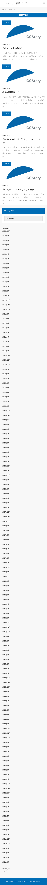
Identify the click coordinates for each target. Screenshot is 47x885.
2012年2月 (6, 830)
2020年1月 (6, 406)
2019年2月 (6, 457)
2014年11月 (6, 682)
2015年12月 (6, 622)
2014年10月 (6, 687)
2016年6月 (6, 595)
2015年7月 (6, 645)
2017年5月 (6, 544)
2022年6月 (6, 272)
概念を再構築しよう (11, 92)
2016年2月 (6, 613)
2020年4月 (6, 392)
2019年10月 (6, 420)
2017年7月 (6, 535)
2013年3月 (6, 770)
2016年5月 (6, 599)
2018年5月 (6, 493)
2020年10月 (6, 365)
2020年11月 (6, 360)
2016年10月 (6, 576)
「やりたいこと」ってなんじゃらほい (18, 189)
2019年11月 (6, 415)
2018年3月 (6, 498)
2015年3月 (6, 664)
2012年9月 (6, 797)
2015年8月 (6, 641)
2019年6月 (6, 438)
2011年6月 (6, 862)
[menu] (43, 3)
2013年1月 (6, 779)
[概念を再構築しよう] (23, 75)
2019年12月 (6, 411)
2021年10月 (6, 309)
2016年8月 (6, 586)
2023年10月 (6, 231)
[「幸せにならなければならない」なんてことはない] (23, 123)
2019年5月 (6, 443)
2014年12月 (6, 678)
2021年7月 (6, 323)
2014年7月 (6, 701)
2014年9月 (6, 692)
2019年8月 (6, 429)
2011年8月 (6, 853)
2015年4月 (6, 659)
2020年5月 (6, 388)
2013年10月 (6, 738)
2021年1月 (6, 351)
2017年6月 (6, 540)
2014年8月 (6, 696)
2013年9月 (6, 742)
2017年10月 (6, 521)
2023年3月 (6, 259)
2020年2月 (6, 401)
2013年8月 (6, 747)
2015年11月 (6, 627)
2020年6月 (6, 383)
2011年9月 (6, 848)
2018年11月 (6, 470)
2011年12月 (6, 839)
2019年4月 (6, 447)
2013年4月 (6, 765)
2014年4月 (6, 715)
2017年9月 (6, 526)
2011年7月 (6, 857)
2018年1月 (6, 507)
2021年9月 (6, 314)
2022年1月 (6, 295)
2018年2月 (6, 503)
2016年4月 (6, 604)
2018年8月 (6, 480)
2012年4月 (6, 820)
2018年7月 (6, 484)
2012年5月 (6, 816)
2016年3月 (6, 609)
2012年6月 (6, 811)
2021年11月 (6, 305)
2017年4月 (6, 549)
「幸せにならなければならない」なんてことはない (22, 141)
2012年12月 (6, 784)
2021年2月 (6, 346)
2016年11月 (6, 572)
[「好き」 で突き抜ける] (23, 31)
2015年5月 (6, 655)
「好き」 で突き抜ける (12, 48)
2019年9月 (6, 424)
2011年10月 (6, 844)
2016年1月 (6, 618)
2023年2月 (6, 263)
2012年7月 (6, 807)
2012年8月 (6, 802)
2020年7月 (6, 378)
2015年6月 (6, 650)
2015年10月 (6, 632)
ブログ (7, 22)
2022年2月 (6, 291)
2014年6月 (6, 705)
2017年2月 (6, 558)
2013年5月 (6, 761)
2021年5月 (6, 332)
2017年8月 (6, 530)
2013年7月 (6, 751)
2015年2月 (6, 669)
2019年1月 (6, 461)
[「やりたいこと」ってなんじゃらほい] (23, 173)
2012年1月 (6, 834)
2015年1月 (6, 673)
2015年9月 (6, 636)
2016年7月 (6, 590)
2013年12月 (6, 728)
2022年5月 (6, 277)
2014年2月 (6, 719)
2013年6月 (6, 756)
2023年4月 (6, 254)
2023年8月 (6, 240)
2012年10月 (6, 793)
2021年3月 (6, 342)
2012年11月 (6, 788)
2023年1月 (6, 268)
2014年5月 (6, 710)
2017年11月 (6, 517)
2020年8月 (6, 374)
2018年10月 (6, 475)
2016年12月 (6, 567)
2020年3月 (6, 397)
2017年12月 (6, 512)
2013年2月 (6, 774)
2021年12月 (6, 300)
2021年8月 (6, 318)
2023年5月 (6, 249)
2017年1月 (6, 563)
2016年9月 (6, 581)
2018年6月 (6, 489)
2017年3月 (6, 553)
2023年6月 (6, 245)
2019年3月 (6, 452)
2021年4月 (6, 337)
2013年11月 (6, 733)
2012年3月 (6, 825)
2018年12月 (6, 466)
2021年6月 (6, 328)
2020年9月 (6, 369)
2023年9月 (6, 236)
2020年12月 (6, 355)
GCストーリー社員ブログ (14, 3)
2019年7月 (6, 434)
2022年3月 (6, 286)
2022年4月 (6, 282)
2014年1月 (6, 724)
